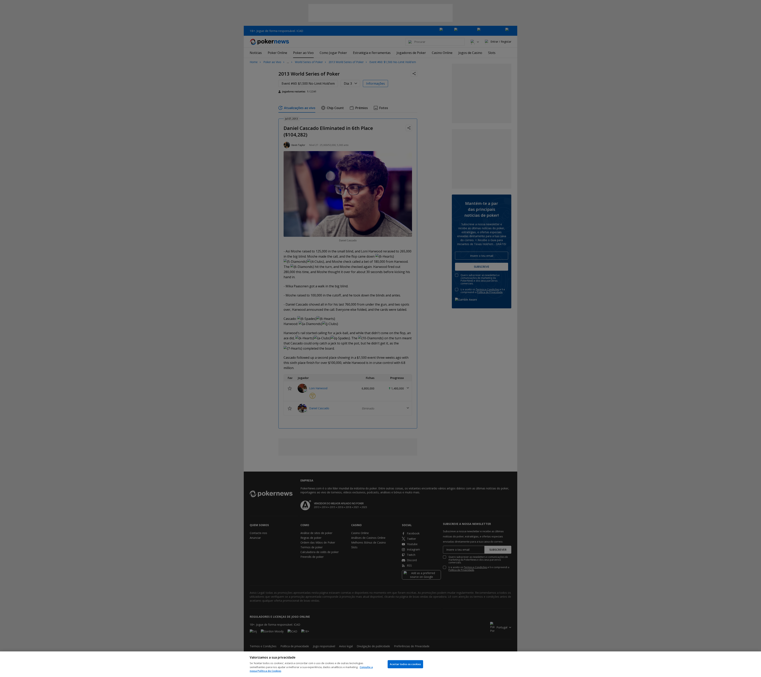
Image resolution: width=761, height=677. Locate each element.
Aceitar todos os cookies (405, 664)
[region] (380, 664)
